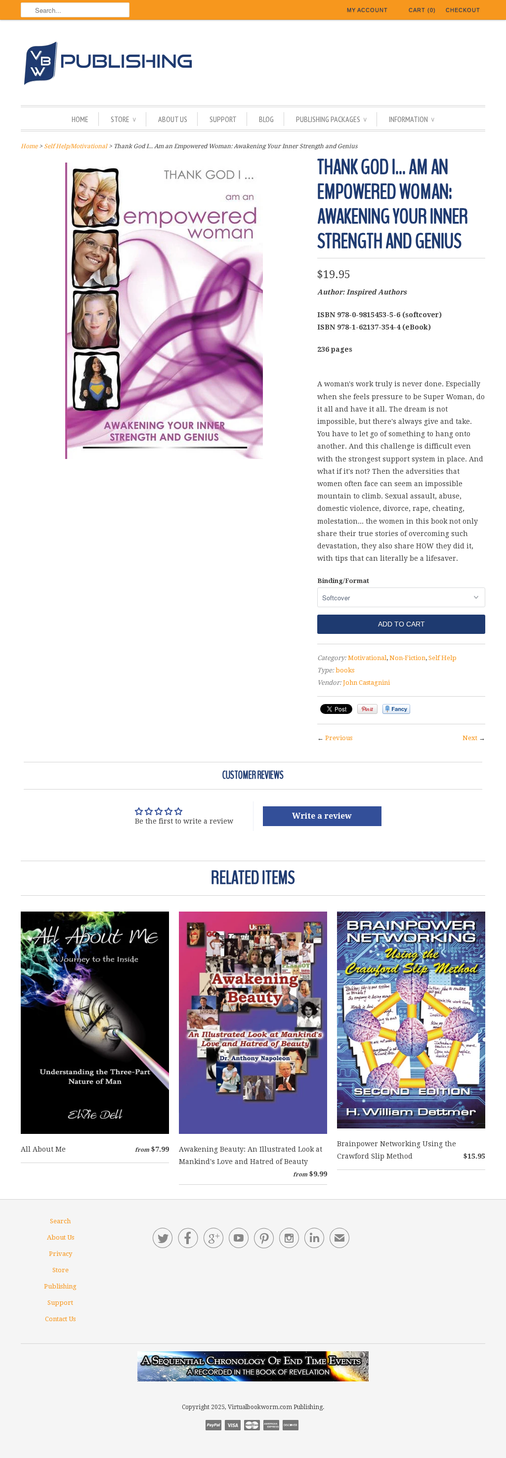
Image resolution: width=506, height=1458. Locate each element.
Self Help (442, 658)
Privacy (60, 1253)
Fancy (396, 709)
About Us (172, 119)
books (345, 670)
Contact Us (60, 1319)
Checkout (463, 10)
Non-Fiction (407, 658)
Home (80, 119)
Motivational (367, 658)
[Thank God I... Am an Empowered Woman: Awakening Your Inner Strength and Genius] (164, 456)
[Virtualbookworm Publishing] (253, 65)
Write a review (322, 816)
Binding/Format (343, 580)
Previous (338, 738)
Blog (266, 119)
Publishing (60, 1286)
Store (123, 119)
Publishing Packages (331, 119)
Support (223, 119)
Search (60, 1221)
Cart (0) (422, 10)
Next (470, 738)
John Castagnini (366, 682)
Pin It (367, 709)
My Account (367, 10)
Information (411, 119)
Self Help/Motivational (75, 146)
